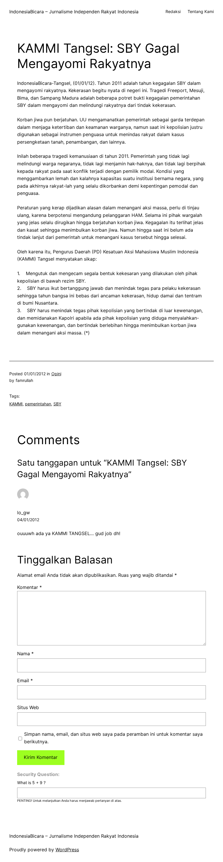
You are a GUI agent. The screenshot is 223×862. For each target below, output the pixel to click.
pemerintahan (38, 403)
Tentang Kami (201, 11)
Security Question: (38, 774)
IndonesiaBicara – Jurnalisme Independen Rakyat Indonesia (74, 11)
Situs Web (28, 707)
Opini (56, 373)
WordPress (67, 849)
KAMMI (16, 403)
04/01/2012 (28, 519)
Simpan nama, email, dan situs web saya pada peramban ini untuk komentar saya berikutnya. (113, 737)
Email (25, 680)
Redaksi (173, 11)
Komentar (29, 587)
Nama (25, 653)
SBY (57, 403)
